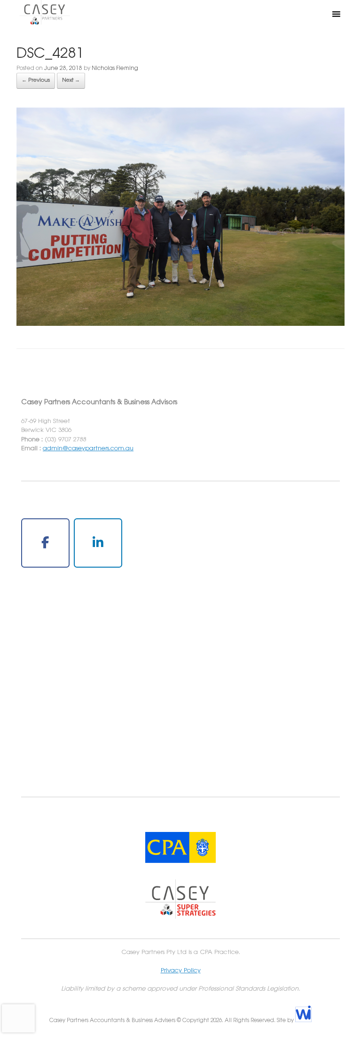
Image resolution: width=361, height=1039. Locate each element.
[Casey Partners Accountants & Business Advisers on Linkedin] (98, 543)
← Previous (36, 80)
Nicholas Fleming (115, 68)
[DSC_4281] (180, 324)
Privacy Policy (181, 970)
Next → (71, 80)
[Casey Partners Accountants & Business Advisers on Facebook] (45, 543)
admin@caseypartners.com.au (88, 448)
